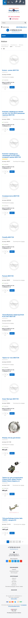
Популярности (14, 44)
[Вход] (23, 2)
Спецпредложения (14, 571)
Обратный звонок (16, 31)
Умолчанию (17, 46)
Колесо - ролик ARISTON (10, 70)
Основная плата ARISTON (10, 196)
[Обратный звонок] (12, 2)
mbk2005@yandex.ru (21, 27)
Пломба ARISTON (8, 237)
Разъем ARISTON (8, 276)
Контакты (14, 584)
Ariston (12, 77)
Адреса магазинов (15, 16)
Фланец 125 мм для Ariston (11, 438)
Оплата (14, 579)
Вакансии (14, 589)
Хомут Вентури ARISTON (10, 399)
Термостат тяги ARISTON (10, 357)
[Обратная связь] (8, 2)
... (16, 541)
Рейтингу (21, 44)
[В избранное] (25, 53)
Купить (12, 87)
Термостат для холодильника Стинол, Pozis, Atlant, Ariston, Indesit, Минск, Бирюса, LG (12, 479)
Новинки (14, 569)
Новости (14, 578)
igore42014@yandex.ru (14, 555)
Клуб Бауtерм (15, 18)
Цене (11, 46)
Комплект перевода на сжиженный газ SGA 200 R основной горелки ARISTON (11, 155)
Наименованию (4, 46)
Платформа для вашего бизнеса (14, 612)
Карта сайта (14, 598)
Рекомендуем (14, 567)
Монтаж (14, 583)
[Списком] (3, 48)
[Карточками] (1, 48)
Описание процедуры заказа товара (14, 586)
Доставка (14, 581)
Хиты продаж (14, 572)
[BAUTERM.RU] (14, 10)
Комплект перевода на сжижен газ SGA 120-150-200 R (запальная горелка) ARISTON (13, 113)
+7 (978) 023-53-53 (16, 30)
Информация (14, 576)
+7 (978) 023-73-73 (6, 83)
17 (19, 541)
